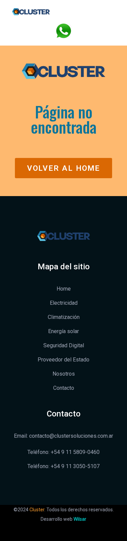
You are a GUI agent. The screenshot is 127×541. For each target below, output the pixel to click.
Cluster (36, 509)
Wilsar (79, 519)
